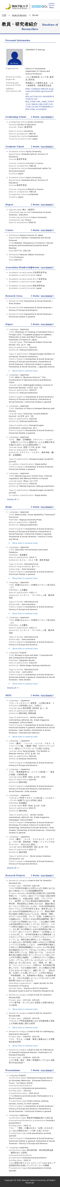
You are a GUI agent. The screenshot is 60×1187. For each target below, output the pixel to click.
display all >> (13, 499)
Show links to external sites (25, 371)
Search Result (19, 15)
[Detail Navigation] (51, 6)
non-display (46, 117)
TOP (4, 15)
